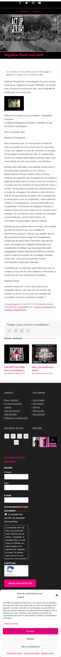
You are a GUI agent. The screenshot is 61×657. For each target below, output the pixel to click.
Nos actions (38, 404)
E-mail (7, 496)
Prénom (8, 473)
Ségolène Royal (19, 310)
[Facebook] (6, 437)
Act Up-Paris (12, 304)
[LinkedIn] (16, 443)
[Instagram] (19, 437)
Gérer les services (11, 624)
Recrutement (39, 415)
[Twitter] (13, 437)
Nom (6, 484)
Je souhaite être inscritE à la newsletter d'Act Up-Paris (14, 519)
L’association (39, 401)
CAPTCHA (10, 564)
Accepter (30, 631)
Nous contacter (11, 401)
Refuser (30, 639)
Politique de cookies (15, 653)
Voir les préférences (30, 646)
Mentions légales (47, 653)
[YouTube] (26, 437)
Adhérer (36, 408)
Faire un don (38, 411)
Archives (21, 307)
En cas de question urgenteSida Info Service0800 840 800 (13, 409)
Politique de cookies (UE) (16, 419)
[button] (56, 595)
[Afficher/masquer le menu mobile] (55, 19)
